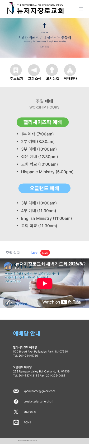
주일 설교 (13, 252)
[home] (81, 9)
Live (39, 252)
